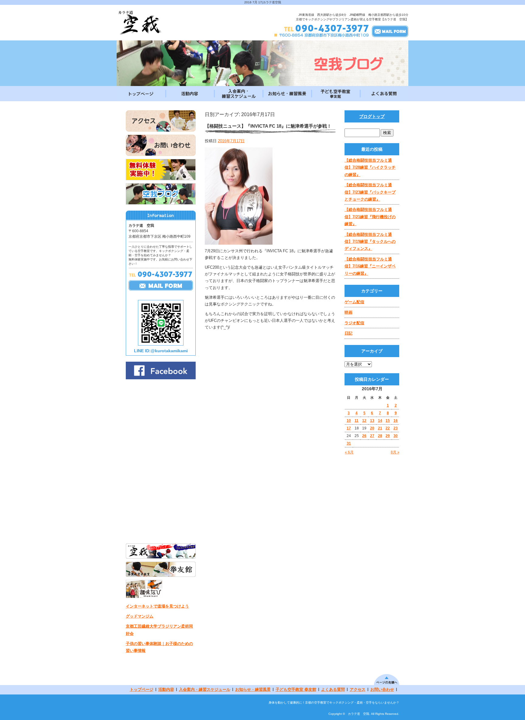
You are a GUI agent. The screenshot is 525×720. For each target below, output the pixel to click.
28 (380, 436)
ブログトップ (372, 116)
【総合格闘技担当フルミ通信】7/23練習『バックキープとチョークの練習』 (370, 192)
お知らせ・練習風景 (286, 93)
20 (372, 428)
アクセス (357, 689)
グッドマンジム (139, 616)
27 (372, 436)
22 (388, 428)
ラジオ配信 (354, 323)
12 (364, 421)
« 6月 (349, 452)
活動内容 (189, 93)
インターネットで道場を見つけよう (157, 606)
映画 (348, 312)
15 (388, 421)
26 (364, 436)
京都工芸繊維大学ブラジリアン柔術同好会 (159, 630)
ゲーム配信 (354, 302)
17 (349, 428)
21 (380, 428)
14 (380, 421)
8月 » (395, 452)
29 (388, 436)
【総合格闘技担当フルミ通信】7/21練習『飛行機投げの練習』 (370, 216)
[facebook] (161, 377)
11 (357, 421)
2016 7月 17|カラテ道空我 (262, 2)
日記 (348, 333)
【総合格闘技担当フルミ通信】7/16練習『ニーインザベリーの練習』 (370, 266)
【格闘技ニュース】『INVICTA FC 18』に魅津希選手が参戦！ (268, 126)
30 (395, 436)
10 (349, 421)
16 (395, 421)
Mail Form (390, 31)
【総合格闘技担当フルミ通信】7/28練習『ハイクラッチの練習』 (370, 167)
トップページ (141, 93)
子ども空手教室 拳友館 (335, 93)
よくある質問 (384, 93)
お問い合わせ (382, 689)
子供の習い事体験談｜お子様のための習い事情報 (159, 647)
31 (349, 443)
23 (395, 428)
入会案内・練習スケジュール (238, 93)
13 (372, 421)
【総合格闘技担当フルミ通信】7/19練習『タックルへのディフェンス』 (370, 241)
